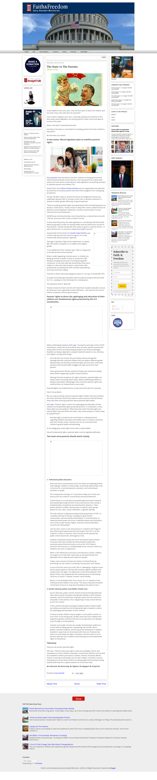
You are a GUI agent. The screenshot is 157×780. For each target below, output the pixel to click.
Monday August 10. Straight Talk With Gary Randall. (121, 104)
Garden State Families (78, 233)
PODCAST (73, 52)
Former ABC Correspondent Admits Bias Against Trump (120, 130)
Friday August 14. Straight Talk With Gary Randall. (121, 92)
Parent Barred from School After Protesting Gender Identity (125, 197)
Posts (115, 306)
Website (113, 114)
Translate (38, 763)
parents (54, 177)
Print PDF (53, 69)
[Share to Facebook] (81, 673)
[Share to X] (79, 673)
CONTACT (56, 52)
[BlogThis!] (78, 673)
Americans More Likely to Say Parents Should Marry (32, 138)
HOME (26, 52)
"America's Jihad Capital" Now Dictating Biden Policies (125, 210)
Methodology (27, 169)
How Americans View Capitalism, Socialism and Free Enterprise (32, 143)
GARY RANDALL (44, 52)
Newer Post (52, 683)
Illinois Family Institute (69, 188)
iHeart (113, 117)
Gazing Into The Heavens (125, 221)
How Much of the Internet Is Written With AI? (31, 165)
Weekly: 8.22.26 (28, 159)
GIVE (33, 52)
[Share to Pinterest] (82, 673)
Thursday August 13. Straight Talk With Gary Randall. (122, 96)
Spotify (113, 120)
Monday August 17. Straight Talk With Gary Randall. (121, 88)
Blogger (113, 768)
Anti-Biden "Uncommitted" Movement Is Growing (125, 232)
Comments (116, 309)
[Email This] (76, 673)
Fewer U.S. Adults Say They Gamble (31, 134)
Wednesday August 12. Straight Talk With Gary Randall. (121, 100)
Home (77, 683)
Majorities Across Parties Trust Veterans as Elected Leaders (32, 147)
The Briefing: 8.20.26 (29, 162)
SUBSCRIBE (83, 52)
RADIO (65, 52)
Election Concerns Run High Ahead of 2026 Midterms (31, 151)
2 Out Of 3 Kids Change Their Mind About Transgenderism (51, 744)
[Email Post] (72, 673)
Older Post (101, 683)
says (74, 345)
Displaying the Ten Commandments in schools (31, 172)
